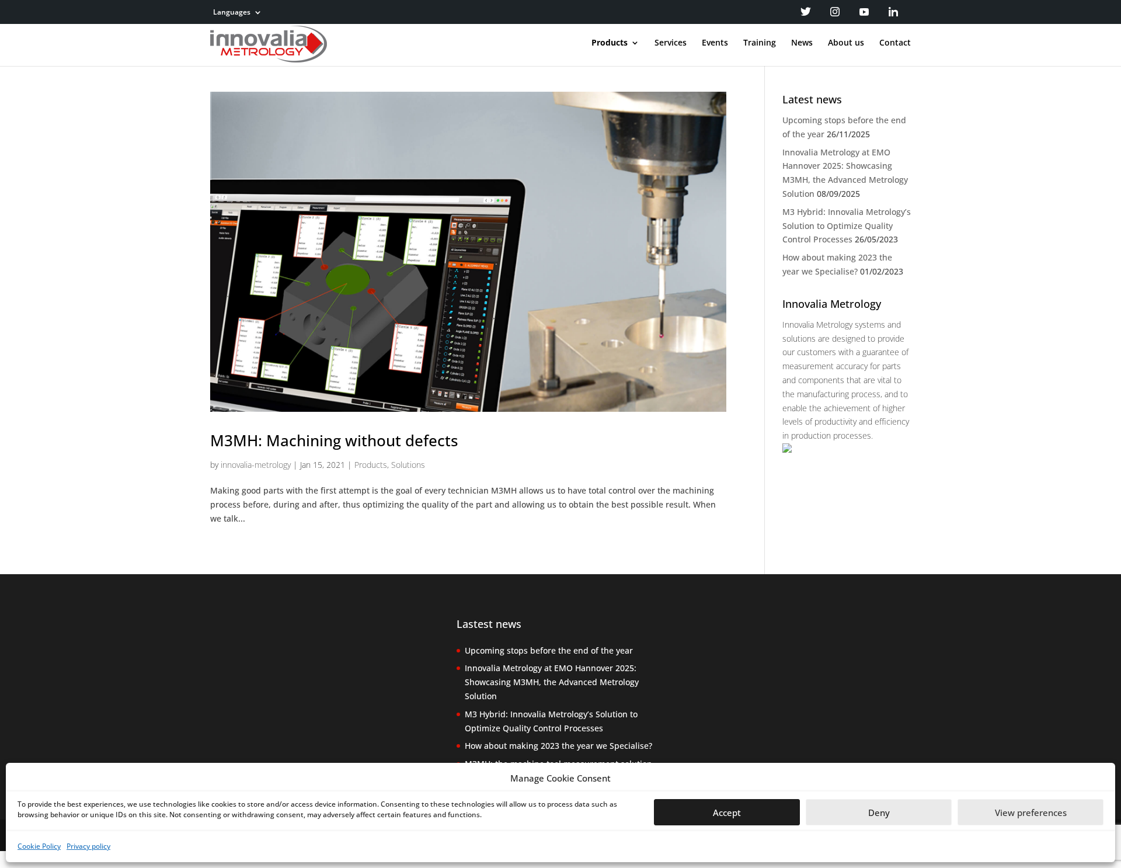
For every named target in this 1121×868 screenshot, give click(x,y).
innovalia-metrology (256, 464)
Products (609, 43)
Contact (895, 43)
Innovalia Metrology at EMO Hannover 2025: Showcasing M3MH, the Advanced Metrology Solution (552, 682)
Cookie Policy (39, 846)
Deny (879, 812)
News (802, 43)
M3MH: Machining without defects (334, 440)
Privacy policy (88, 846)
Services (671, 43)
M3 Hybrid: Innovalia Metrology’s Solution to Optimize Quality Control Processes (846, 225)
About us (846, 43)
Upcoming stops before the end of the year (549, 650)
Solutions (408, 464)
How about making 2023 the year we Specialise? (558, 745)
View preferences (1031, 812)
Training (759, 43)
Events (715, 43)
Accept (727, 812)
